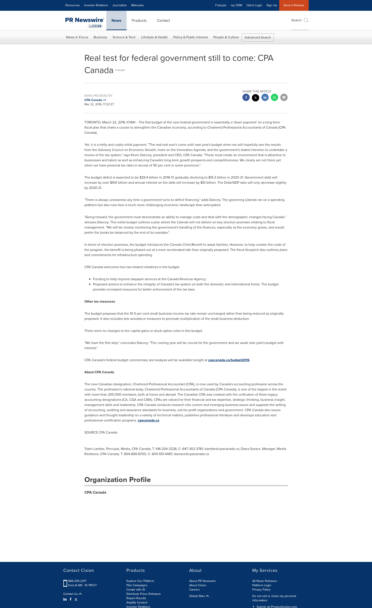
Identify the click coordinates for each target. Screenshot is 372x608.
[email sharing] (284, 98)
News (116, 20)
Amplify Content (136, 602)
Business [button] (100, 37)
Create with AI (135, 589)
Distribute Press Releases (143, 594)
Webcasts (137, 5)
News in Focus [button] (77, 37)
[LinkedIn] (65, 599)
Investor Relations (96, 5)
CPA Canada (95, 492)
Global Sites (197, 596)
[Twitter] (76, 599)
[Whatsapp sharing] (274, 98)
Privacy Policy (261, 589)
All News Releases (264, 581)
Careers (194, 589)
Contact (163, 20)
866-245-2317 (77, 581)
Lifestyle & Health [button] (154, 37)
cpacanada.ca (148, 420)
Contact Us (71, 594)
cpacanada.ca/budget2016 (229, 360)
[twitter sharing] (255, 98)
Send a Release (294, 5)
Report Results (136, 598)
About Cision (197, 585)
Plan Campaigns (136, 585)
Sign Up (272, 5)
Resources (72, 5)
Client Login (254, 5)
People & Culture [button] (226, 37)
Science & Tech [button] (124, 37)
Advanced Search (258, 37)
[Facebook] (71, 599)
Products (139, 20)
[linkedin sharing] (265, 98)
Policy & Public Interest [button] (190, 37)
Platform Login (261, 585)
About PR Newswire (202, 581)
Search (296, 20)
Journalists (119, 5)
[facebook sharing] (246, 98)
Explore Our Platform (140, 581)
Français (220, 5)
